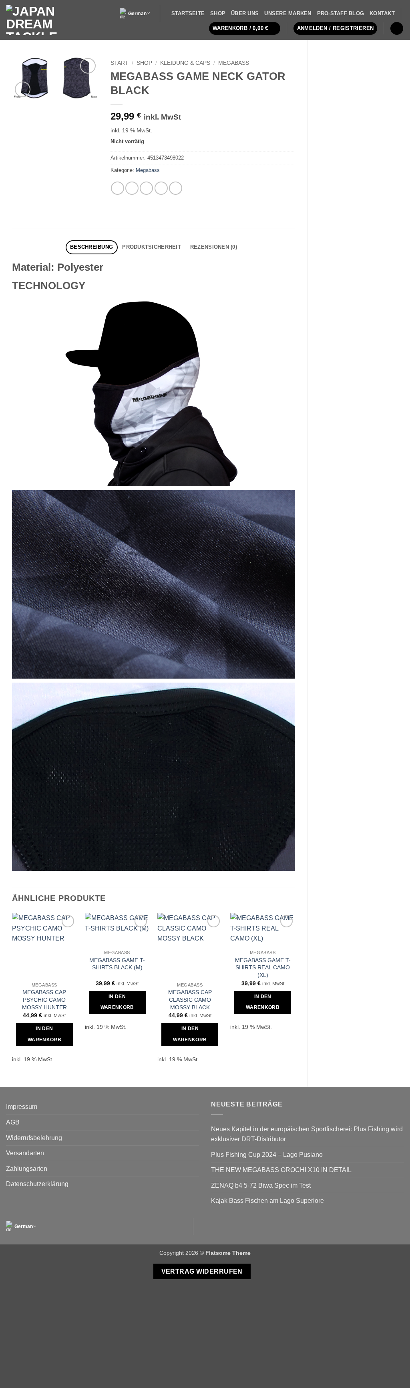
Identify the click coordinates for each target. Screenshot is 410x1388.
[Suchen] (396, 28)
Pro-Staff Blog (340, 13)
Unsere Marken (287, 13)
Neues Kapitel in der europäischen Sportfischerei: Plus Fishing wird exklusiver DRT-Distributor (307, 1134)
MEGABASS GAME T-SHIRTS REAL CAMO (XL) (263, 967)
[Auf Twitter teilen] (132, 188)
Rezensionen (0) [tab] (213, 247)
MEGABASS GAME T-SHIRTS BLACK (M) (117, 964)
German (137, 13)
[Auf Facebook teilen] (117, 188)
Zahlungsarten (26, 1168)
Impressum (21, 1106)
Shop (217, 13)
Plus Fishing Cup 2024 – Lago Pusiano (267, 1154)
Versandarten (25, 1153)
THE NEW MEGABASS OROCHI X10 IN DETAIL (281, 1169)
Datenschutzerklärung (37, 1183)
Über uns (245, 13)
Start (120, 63)
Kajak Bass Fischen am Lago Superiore (267, 1200)
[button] (244, 28)
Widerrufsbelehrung (34, 1137)
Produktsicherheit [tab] (151, 247)
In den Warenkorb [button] (44, 1034)
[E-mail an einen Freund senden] (146, 188)
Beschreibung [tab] (91, 247)
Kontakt (382, 13)
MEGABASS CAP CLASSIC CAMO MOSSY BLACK (190, 999)
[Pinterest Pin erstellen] (161, 188)
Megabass (233, 63)
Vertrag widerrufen (202, 1271)
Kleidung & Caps (185, 63)
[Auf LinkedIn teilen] (175, 188)
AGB (13, 1122)
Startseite (188, 13)
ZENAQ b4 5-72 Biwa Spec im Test (261, 1185)
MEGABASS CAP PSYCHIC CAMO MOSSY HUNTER (44, 999)
